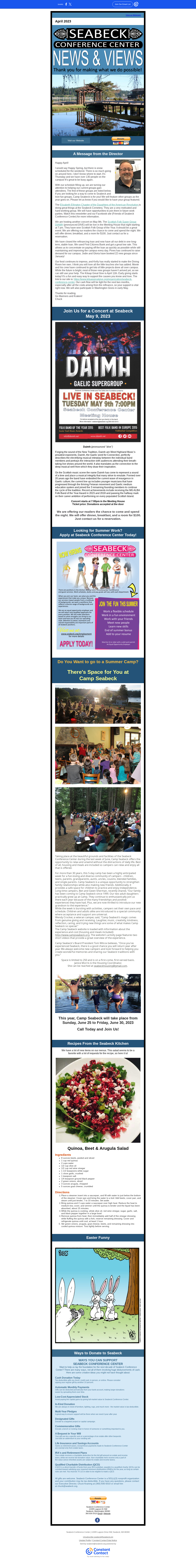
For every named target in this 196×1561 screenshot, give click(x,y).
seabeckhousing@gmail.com (110, 966)
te (110, 1513)
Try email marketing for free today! (98, 1556)
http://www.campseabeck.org (72, 935)
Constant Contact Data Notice (104, 1540)
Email (100, 1513)
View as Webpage (133, 15)
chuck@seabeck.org (67, 1486)
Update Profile (85, 1540)
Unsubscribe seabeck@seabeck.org (98, 1537)
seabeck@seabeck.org (96, 1544)
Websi (106, 1513)
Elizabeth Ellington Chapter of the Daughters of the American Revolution (99, 204)
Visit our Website (76, 140)
